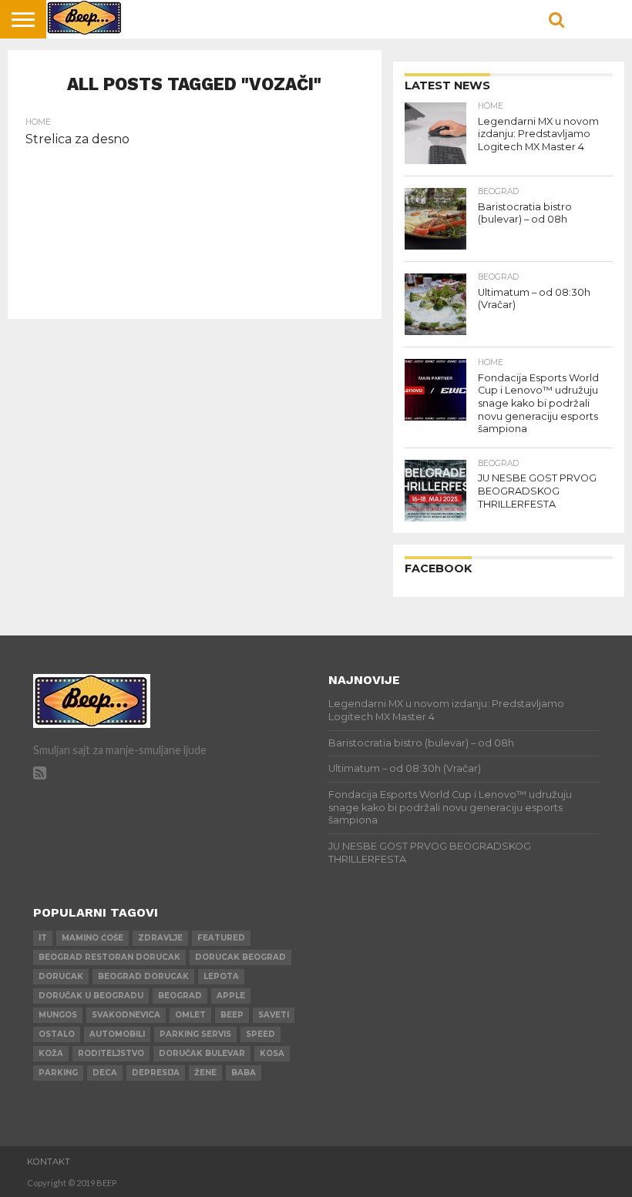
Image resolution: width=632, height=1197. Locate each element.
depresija (156, 1073)
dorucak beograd (240, 957)
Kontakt (48, 1161)
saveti (273, 1015)
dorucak (61, 976)
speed (260, 1034)
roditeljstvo (111, 1053)
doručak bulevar (202, 1053)
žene (205, 1073)
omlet (190, 1015)
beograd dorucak (143, 976)
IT (43, 938)
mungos (58, 1015)
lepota (221, 976)
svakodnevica (126, 1015)
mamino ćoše (92, 938)
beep (232, 1015)
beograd (180, 996)
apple (231, 996)
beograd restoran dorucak (109, 957)
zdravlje (160, 938)
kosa (272, 1053)
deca (104, 1073)
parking (58, 1073)
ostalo (57, 1034)
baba (243, 1073)
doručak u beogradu (91, 996)
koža (51, 1053)
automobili (117, 1034)
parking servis (195, 1034)
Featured (221, 938)
